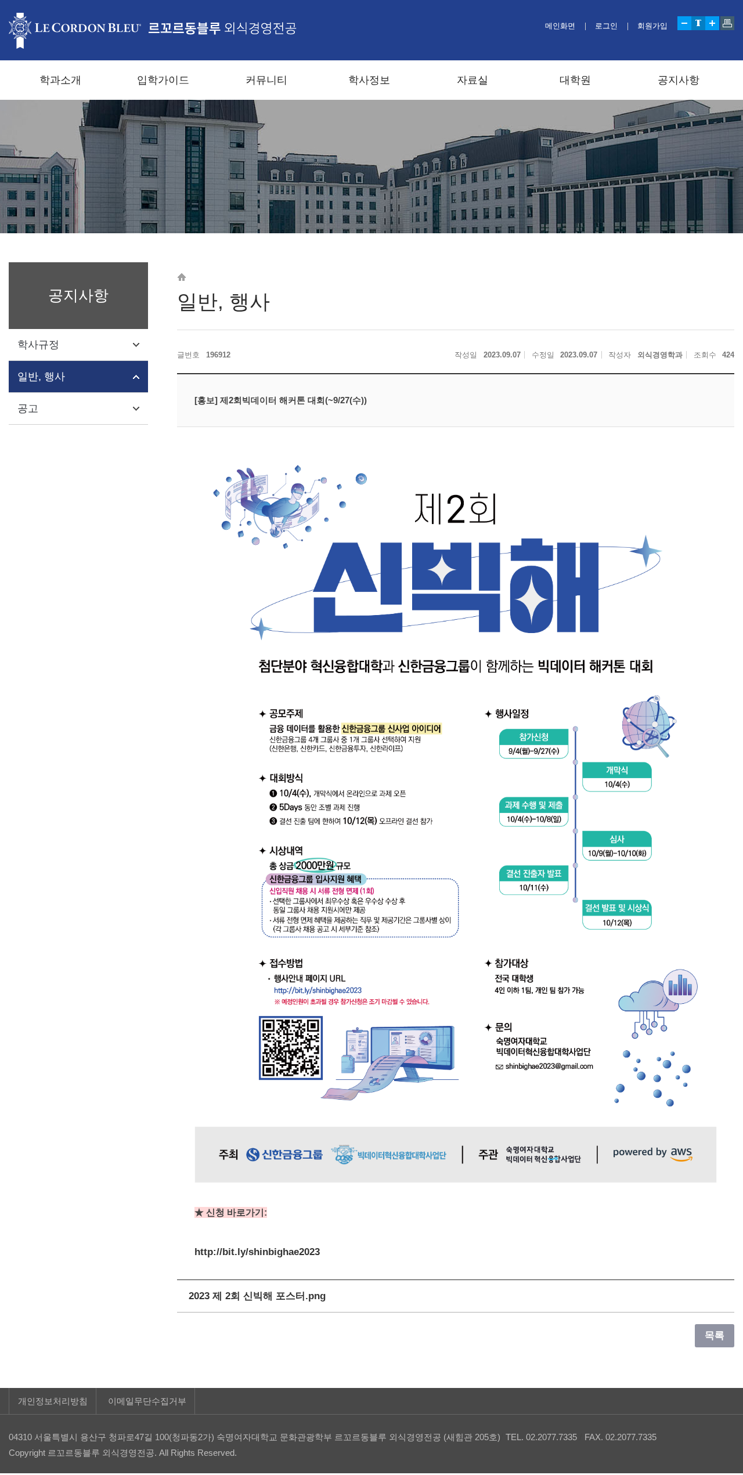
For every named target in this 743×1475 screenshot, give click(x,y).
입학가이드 (163, 80)
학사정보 (369, 80)
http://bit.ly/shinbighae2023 (257, 1251)
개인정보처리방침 (53, 1401)
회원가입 (652, 25)
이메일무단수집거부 (147, 1401)
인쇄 (727, 23)
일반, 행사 (41, 376)
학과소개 (60, 80)
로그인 (606, 25)
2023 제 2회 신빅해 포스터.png (257, 1296)
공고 (27, 408)
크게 (712, 23)
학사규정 (38, 344)
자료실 (472, 80)
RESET (698, 23)
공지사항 (678, 80)
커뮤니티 (266, 80)
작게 (684, 23)
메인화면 (560, 25)
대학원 (575, 80)
